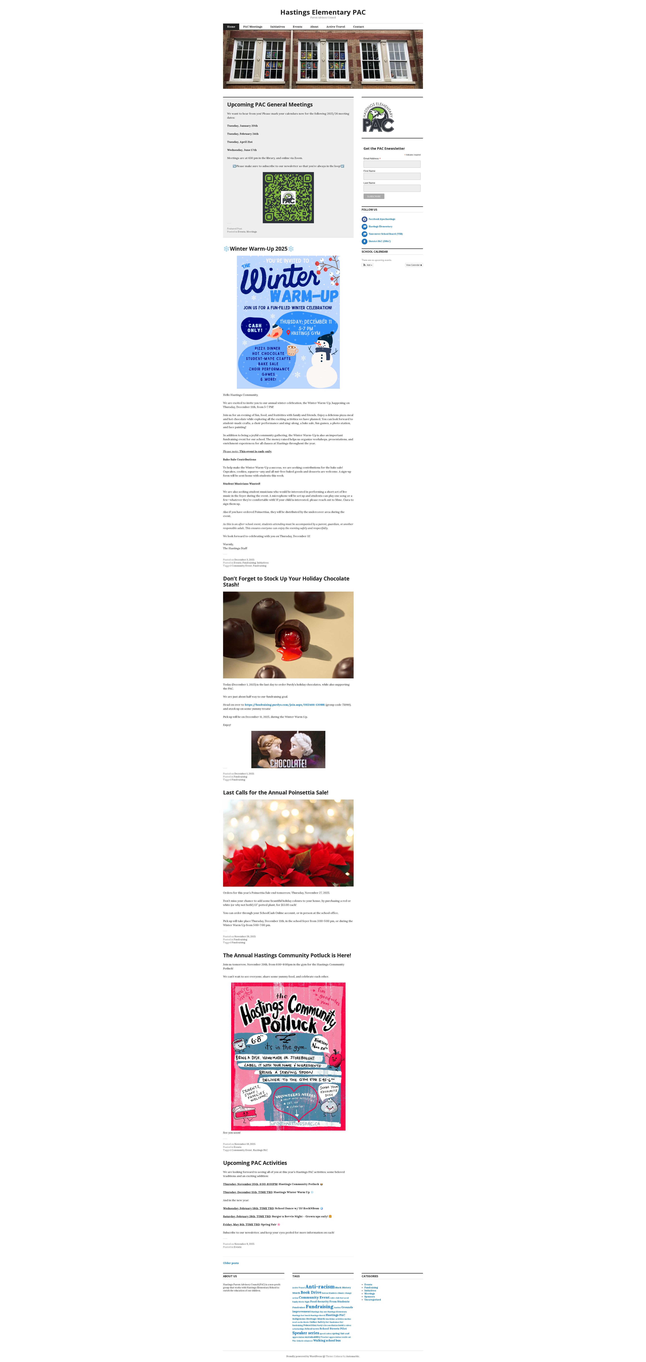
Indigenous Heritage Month (308, 1318)
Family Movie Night (301, 1302)
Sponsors (369, 1296)
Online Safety (317, 1321)
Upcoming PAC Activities (255, 1162)
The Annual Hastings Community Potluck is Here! (287, 955)
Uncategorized (372, 1299)
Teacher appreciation (331, 1337)
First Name (369, 171)
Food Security (319, 1301)
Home (231, 26)
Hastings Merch (318, 1315)
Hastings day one (319, 1312)
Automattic (352, 1356)
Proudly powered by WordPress (304, 1356)
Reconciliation (331, 1325)
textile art (346, 1337)
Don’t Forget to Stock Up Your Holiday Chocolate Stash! (286, 581)
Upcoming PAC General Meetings (270, 104)
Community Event (242, 565)
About (314, 26)
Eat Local (344, 1298)
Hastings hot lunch (301, 1315)
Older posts (231, 1263)
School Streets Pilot (333, 1328)
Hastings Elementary (337, 1312)
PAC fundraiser (332, 1322)
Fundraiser (298, 1307)
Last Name (369, 182)
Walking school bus (327, 1340)
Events (297, 26)
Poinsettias (309, 1325)
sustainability (312, 1336)
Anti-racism (320, 1286)
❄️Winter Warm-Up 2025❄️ (258, 248)
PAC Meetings (252, 26)
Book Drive (311, 1292)
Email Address (372, 158)
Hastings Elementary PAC (323, 12)
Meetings (251, 231)
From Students (339, 1301)
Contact (358, 26)
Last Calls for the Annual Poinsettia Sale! (275, 792)
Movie (306, 1322)
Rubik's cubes (344, 1325)
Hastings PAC (260, 1150)
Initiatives (277, 26)
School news (312, 1328)
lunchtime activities (335, 1319)
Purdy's (320, 1325)
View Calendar (413, 264)
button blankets (329, 1293)
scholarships (298, 1329)
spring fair (338, 1333)
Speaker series (305, 1333)
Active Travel (335, 26)
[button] (367, 265)
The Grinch (297, 1341)
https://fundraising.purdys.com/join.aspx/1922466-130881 (285, 704)
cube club (334, 1298)
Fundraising (249, 562)
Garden (337, 1307)
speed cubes (326, 1333)
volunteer (308, 1341)
